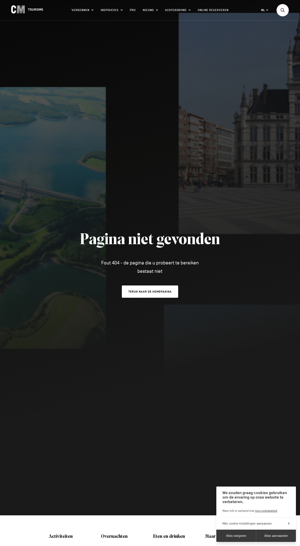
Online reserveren (213, 10)
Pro (133, 10)
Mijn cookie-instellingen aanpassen (247, 523)
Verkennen (80, 10)
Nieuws (148, 10)
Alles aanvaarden (276, 536)
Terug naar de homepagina (150, 291)
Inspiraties (110, 10)
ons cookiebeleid (266, 510)
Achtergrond (176, 10)
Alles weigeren (236, 536)
